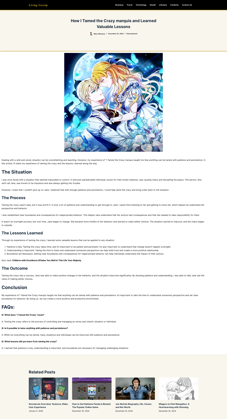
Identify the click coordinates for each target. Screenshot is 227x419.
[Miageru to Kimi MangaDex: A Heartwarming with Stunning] (178, 389)
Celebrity (174, 5)
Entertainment (132, 34)
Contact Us (187, 5)
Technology (141, 5)
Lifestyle (163, 5)
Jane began (53, 221)
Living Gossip (38, 5)
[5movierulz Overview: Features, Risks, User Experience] (48, 389)
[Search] (197, 5)
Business (119, 5)
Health (153, 5)
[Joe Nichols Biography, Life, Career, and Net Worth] (135, 389)
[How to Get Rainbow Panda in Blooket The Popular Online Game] (92, 389)
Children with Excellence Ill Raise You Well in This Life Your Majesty (46, 260)
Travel (130, 5)
